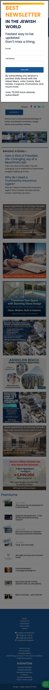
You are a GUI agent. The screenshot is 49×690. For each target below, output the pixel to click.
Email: (8, 48)
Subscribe (24, 70)
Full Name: (10, 58)
